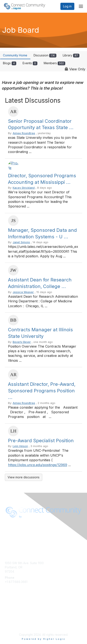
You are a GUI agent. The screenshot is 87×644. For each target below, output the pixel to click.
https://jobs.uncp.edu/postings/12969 (37, 465)
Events (29, 63)
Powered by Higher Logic (43, 638)
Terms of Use (14, 535)
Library (70, 55)
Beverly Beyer (22, 342)
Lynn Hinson (20, 446)
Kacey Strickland (24, 187)
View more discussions (23, 477)
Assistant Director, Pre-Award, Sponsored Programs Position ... (41, 390)
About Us (11, 531)
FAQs (8, 613)
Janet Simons (21, 242)
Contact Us (12, 618)
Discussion (44, 55)
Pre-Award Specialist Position (41, 440)
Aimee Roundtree (24, 133)
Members (54, 63)
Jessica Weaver (23, 292)
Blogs (9, 63)
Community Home (15, 55)
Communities (13, 609)
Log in (67, 6)
